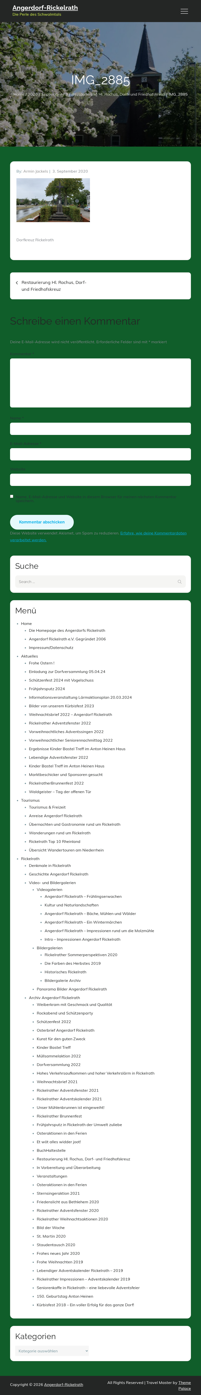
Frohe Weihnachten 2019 (60, 1261)
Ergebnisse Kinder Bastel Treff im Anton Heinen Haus (77, 748)
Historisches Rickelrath (65, 971)
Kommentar (22, 353)
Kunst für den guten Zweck (61, 1038)
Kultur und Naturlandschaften (72, 904)
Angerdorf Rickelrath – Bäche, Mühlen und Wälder (90, 913)
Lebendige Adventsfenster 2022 (58, 757)
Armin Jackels (35, 171)
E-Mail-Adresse (25, 443)
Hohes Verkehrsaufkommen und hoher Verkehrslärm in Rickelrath (95, 1073)
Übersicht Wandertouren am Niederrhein (66, 850)
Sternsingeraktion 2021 (58, 1193)
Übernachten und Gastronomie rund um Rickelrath (74, 824)
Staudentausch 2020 (56, 1244)
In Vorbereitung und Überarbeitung (68, 1167)
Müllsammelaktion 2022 (59, 1055)
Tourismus (30, 800)
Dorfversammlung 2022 (59, 1064)
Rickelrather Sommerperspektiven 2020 (81, 954)
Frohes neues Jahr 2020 (58, 1253)
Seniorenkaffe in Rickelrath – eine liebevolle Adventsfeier (88, 1287)
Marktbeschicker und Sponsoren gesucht (66, 774)
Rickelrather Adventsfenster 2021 (68, 1090)
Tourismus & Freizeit (47, 807)
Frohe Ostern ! (41, 662)
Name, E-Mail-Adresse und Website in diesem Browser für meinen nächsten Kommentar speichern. (96, 499)
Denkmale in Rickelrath (50, 865)
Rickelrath (30, 858)
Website (17, 469)
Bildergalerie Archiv (63, 980)
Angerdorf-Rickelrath (45, 7)
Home (26, 623)
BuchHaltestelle (51, 1150)
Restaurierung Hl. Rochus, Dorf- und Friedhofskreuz (83, 1158)
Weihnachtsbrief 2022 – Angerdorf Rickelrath (70, 714)
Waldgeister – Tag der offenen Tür (60, 791)
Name (17, 418)
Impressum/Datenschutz (51, 647)
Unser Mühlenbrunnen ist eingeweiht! (70, 1107)
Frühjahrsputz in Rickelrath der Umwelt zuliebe (79, 1124)
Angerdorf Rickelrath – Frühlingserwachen (83, 896)
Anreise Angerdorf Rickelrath (55, 815)
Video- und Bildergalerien (52, 882)
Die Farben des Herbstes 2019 (73, 963)
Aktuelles (29, 656)
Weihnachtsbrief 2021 (57, 1081)
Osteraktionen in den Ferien (62, 1133)
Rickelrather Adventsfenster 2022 (60, 723)
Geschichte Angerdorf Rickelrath (58, 874)
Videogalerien (49, 889)
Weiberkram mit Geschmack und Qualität (74, 1004)
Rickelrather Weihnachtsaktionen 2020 (72, 1219)
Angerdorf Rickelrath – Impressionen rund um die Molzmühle (99, 930)
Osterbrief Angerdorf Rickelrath (65, 1030)
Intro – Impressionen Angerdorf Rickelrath (82, 939)
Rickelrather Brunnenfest (59, 1116)
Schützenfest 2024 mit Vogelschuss (61, 680)
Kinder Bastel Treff (54, 1047)
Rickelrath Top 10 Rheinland (54, 841)
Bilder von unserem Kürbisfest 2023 (61, 705)
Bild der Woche (51, 1227)
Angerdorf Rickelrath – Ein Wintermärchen (83, 922)
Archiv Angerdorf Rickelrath (54, 997)
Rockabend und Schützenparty (65, 1013)
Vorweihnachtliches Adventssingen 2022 (66, 731)
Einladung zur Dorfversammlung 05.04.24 (67, 671)
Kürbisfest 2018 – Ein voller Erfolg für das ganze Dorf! (85, 1304)
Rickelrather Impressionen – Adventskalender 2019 (83, 1279)
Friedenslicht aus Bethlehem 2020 (68, 1201)
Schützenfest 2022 (54, 1021)
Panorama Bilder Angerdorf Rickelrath (72, 989)
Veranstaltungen (52, 1176)
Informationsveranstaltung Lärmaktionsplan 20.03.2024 (80, 697)
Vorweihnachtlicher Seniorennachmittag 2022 (71, 740)
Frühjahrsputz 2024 (47, 688)
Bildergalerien (50, 947)
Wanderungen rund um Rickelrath (59, 832)
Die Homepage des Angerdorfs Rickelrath (67, 630)
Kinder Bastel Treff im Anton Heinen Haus (66, 765)
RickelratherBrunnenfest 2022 (56, 783)
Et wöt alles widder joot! (59, 1141)
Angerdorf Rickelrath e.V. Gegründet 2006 (67, 638)
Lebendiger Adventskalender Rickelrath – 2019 (80, 1270)
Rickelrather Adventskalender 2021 (69, 1098)
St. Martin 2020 (51, 1236)
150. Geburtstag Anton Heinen (65, 1296)
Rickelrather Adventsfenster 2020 (68, 1210)
